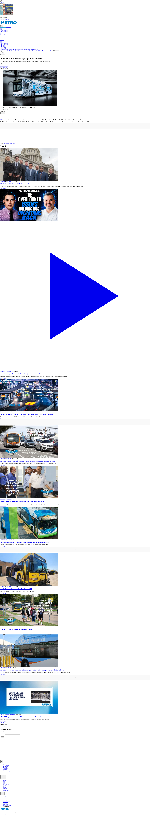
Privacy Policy (41, 50)
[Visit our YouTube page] (4, 727)
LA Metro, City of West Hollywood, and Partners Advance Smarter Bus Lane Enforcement (27, 461)
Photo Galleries (14, 49)
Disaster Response (3, 30)
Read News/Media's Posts (5, 67)
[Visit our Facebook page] (1, 727)
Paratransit (2, 39)
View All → (2, 722)
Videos (9, 49)
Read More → (3, 188)
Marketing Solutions (18, 50)
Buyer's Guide (35, 49)
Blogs (7, 49)
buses (8, 143)
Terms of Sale (13, 813)
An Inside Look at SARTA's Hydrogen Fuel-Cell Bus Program (18, 135)
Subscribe (2, 19)
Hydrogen (5, 143)
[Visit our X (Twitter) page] (3, 727)
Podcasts (18, 49)
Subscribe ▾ (3, 3)
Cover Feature (5, 1)
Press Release (32, 50)
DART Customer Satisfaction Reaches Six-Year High (16, 589)
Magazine (2, 49)
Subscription (2, 50)
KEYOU (2, 119)
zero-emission (96, 129)
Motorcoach (2, 34)
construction (59, 121)
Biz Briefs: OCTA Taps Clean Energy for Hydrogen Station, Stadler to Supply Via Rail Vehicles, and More (32, 670)
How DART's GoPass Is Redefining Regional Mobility (16, 629)
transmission (13, 131)
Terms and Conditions (48, 50)
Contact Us (37, 50)
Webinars (23, 49)
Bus (1, 28)
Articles (11, 1)
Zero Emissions (3, 47)
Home (1, 55)
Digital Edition (7, 19)
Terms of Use (8, 813)
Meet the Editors (8, 50)
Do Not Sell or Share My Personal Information (24, 813)
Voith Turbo (11, 143)
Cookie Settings (55, 50)
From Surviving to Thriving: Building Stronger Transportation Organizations (23, 374)
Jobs (21, 49)
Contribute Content (26, 50)
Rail (1, 41)
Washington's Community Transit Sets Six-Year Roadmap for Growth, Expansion (24, 542)
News (9, 1)
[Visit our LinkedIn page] (2, 727)
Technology (2, 45)
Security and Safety (4, 43)
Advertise (13, 50)
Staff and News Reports (7, 539)
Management (2, 32)
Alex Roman (9, 181)
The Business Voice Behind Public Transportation (15, 184)
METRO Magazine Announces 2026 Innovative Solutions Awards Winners (22, 717)
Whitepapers (27, 49)
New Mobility (3, 36)
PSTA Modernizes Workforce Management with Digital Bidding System (22, 501)
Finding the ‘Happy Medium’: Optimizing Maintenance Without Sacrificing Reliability (26, 414)
